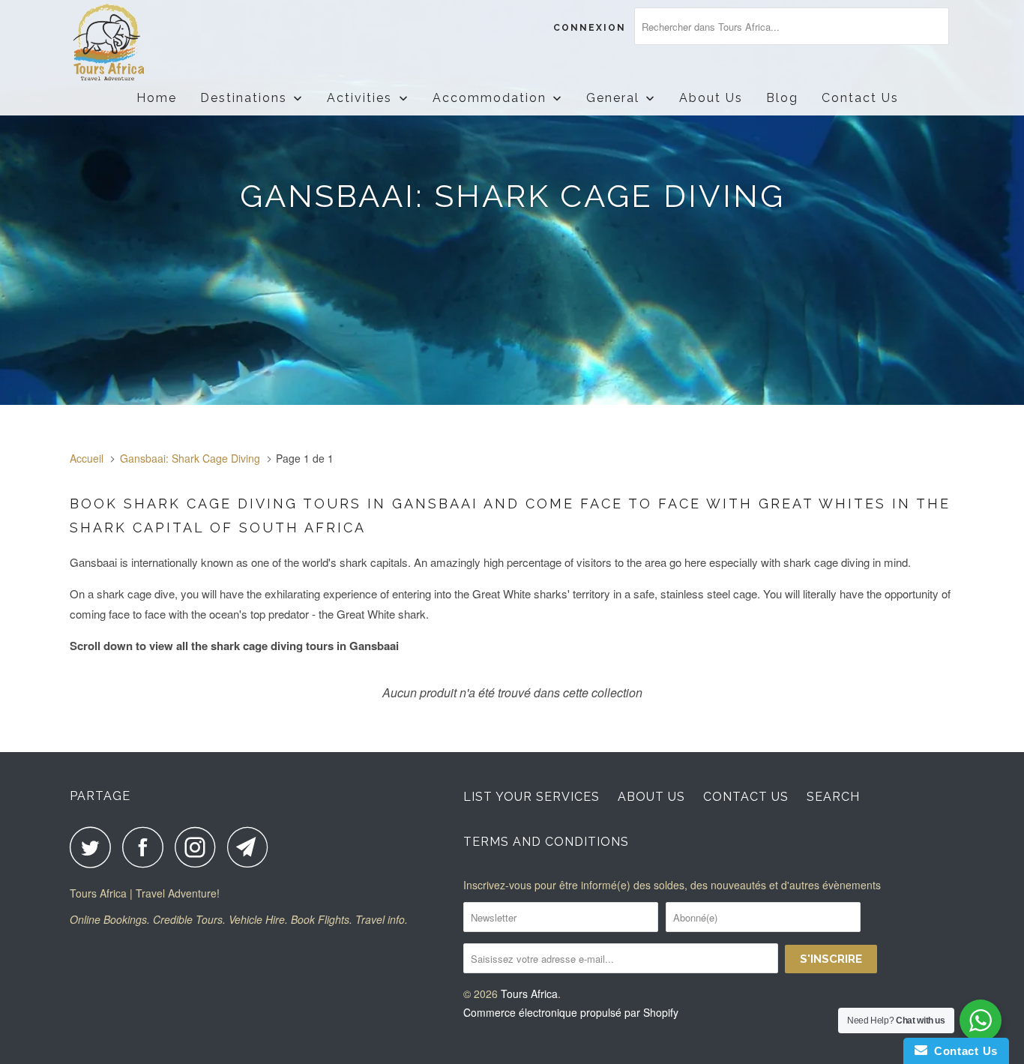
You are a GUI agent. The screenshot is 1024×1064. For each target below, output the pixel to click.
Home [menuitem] (156, 98)
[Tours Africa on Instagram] (199, 847)
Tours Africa (529, 993)
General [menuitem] (612, 98)
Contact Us (746, 797)
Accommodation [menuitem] (489, 98)
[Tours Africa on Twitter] (94, 847)
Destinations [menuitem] (243, 98)
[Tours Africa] (146, 43)
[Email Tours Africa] (252, 847)
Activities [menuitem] (359, 98)
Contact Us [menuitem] (860, 98)
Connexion (589, 27)
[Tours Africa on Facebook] (147, 847)
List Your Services (531, 797)
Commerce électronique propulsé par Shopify (570, 1012)
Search (833, 797)
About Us (651, 797)
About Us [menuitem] (711, 98)
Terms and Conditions (546, 842)
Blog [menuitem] (782, 98)
